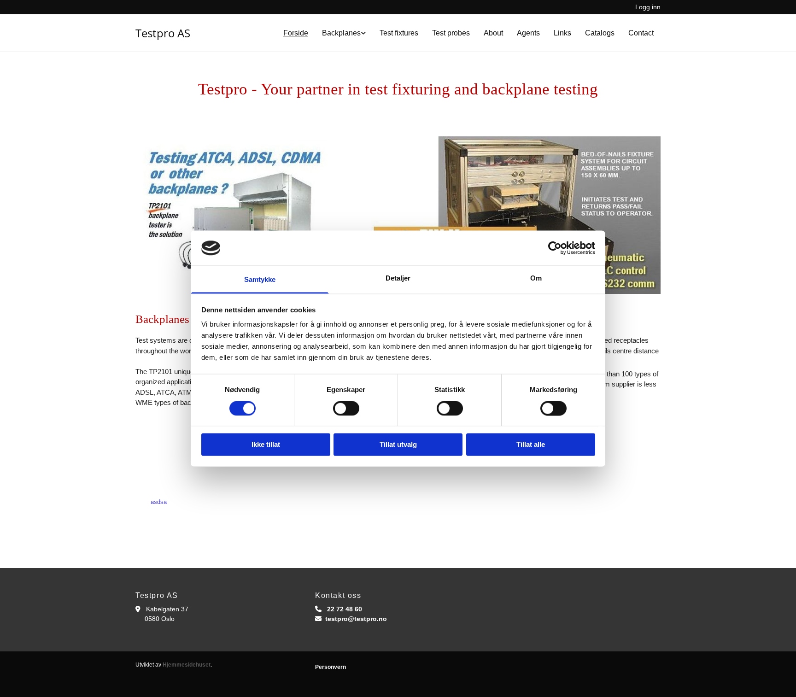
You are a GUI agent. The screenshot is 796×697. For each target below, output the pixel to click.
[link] (344, 32)
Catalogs (600, 33)
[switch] (346, 408)
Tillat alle (530, 445)
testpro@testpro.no (356, 618)
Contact (641, 33)
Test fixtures (399, 33)
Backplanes (341, 33)
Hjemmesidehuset (187, 665)
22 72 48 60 (344, 609)
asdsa (159, 501)
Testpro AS (162, 33)
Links (562, 33)
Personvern (330, 667)
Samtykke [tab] (260, 280)
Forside (295, 33)
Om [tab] (536, 278)
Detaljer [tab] (398, 278)
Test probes (451, 33)
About (493, 33)
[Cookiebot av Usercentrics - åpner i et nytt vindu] (555, 248)
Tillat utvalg (398, 445)
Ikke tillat (266, 445)
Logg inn (648, 7)
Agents (528, 33)
